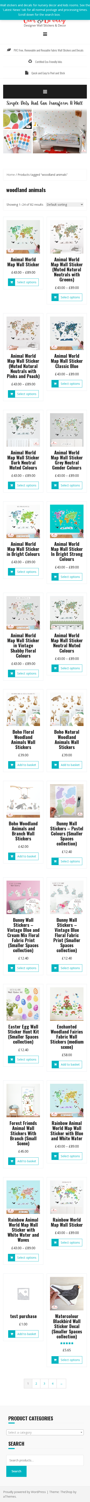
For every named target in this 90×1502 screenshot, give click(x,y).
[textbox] (45, 1432)
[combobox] (45, 1432)
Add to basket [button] (26, 765)
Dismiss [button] (66, 15)
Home (10, 175)
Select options (26, 282)
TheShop (66, 1492)
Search (16, 1471)
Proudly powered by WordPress (24, 1492)
